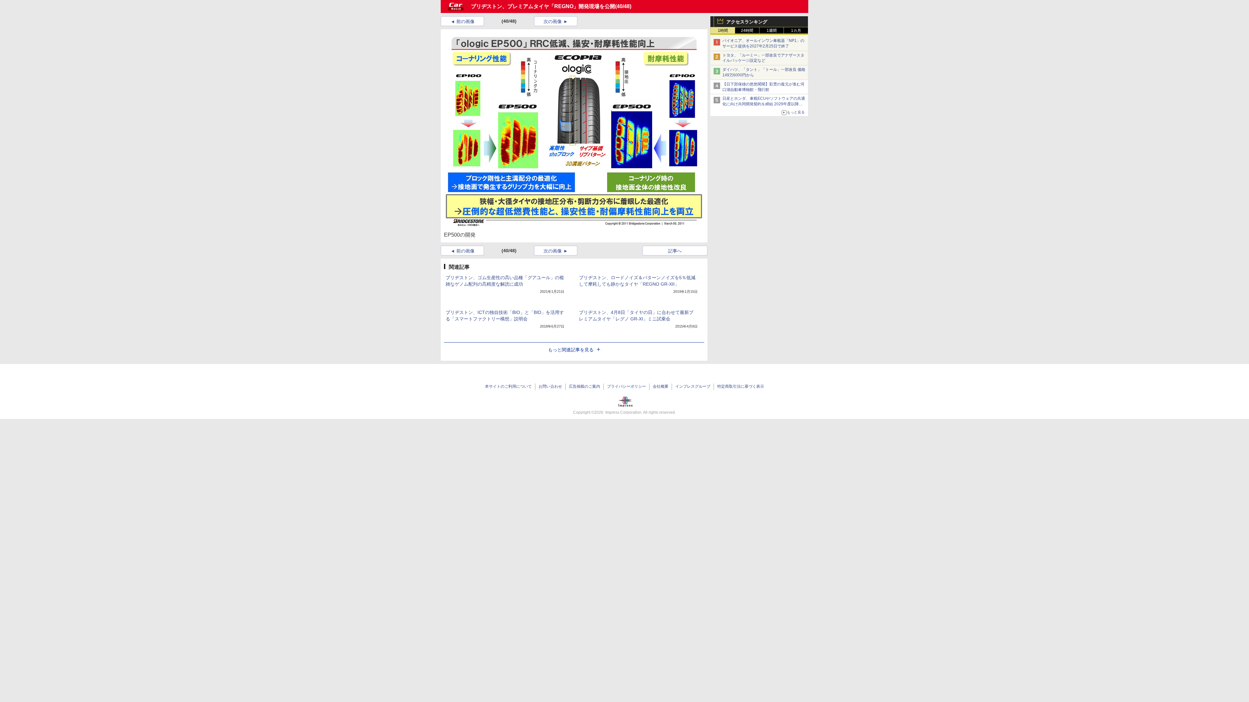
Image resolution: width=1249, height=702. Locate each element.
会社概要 (660, 386)
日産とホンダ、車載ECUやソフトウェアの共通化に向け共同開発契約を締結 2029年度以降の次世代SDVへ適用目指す (763, 104)
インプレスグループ (692, 386)
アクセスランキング (746, 21)
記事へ (675, 251)
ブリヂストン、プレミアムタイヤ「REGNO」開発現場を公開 (543, 6)
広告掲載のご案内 (584, 386)
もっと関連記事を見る (571, 349)
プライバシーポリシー (626, 386)
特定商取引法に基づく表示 (740, 386)
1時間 (723, 30)
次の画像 (553, 21)
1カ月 (796, 30)
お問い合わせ (550, 386)
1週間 (772, 30)
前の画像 (465, 21)
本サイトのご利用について (508, 386)
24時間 (747, 30)
